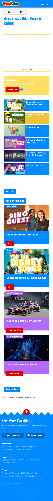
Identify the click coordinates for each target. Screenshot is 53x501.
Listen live (12, 89)
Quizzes (18, 449)
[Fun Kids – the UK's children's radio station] (13, 3)
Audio (15, 446)
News (4, 446)
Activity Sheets (8, 449)
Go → (10, 243)
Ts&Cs (23, 473)
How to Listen (16, 460)
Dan (32, 460)
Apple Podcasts (14, 435)
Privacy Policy (32, 473)
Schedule (6, 460)
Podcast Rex (30, 476)
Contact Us (6, 473)
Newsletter (37, 435)
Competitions (32, 446)
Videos (22, 446)
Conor (41, 460)
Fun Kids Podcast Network (12, 476)
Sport (10, 446)
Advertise (16, 473)
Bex (36, 460)
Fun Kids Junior (8, 463)
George (26, 460)
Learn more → (14, 330)
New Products (28, 449)
